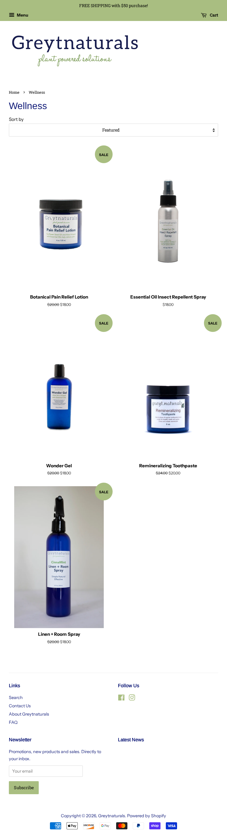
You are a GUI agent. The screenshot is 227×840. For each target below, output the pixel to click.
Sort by (16, 119)
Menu (22, 15)
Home (14, 92)
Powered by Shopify (146, 815)
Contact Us (20, 705)
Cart (213, 15)
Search (16, 697)
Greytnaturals (111, 815)
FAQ (13, 722)
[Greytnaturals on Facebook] (121, 698)
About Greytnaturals (29, 714)
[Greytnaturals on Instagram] (132, 698)
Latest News (131, 739)
